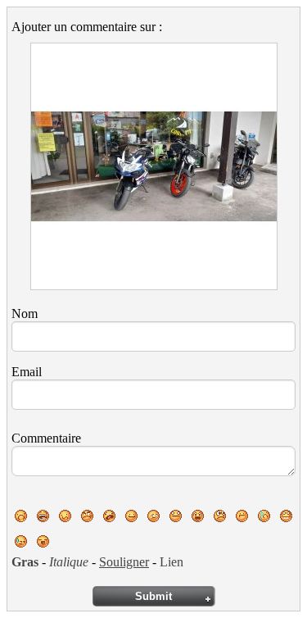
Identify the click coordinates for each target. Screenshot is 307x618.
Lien (171, 562)
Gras (24, 562)
